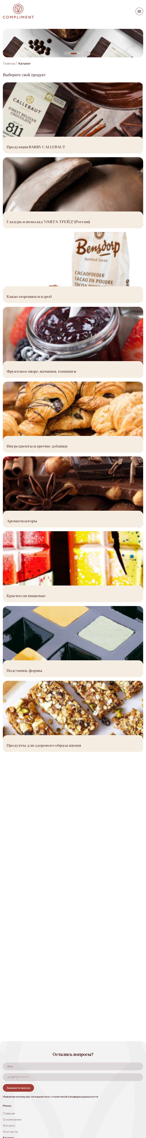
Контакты (10, 1131)
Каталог (9, 1125)
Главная (9, 63)
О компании (12, 1119)
